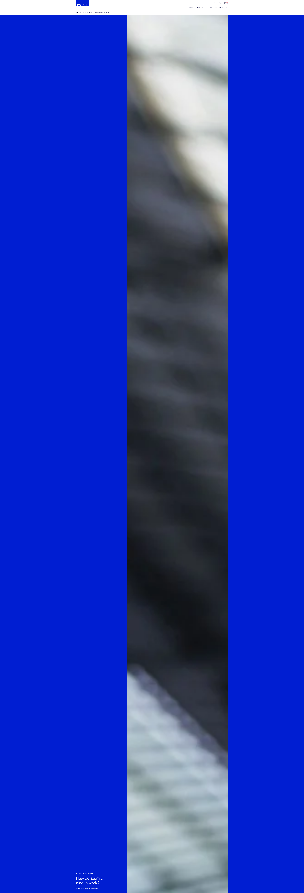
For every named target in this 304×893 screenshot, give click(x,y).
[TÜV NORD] (77, 12)
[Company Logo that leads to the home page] (82, 3)
